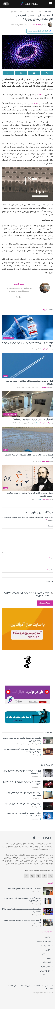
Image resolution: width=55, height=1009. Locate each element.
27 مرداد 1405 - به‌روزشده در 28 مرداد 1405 (28, 744)
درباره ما (13, 986)
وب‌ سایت (49, 581)
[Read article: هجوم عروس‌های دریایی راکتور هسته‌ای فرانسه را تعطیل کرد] (27, 439)
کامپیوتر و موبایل (44, 941)
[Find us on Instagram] (32, 876)
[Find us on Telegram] (38, 876)
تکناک (41, 94)
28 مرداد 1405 (36, 798)
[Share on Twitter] (21, 73)
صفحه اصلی (49, 986)
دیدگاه (49, 526)
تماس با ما (49, 988)
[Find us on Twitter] (50, 876)
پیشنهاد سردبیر (8, 338)
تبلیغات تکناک (25, 986)
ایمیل (50, 569)
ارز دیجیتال (46, 954)
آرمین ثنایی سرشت (43, 423)
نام (51, 558)
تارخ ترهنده (45, 387)
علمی (45, 12)
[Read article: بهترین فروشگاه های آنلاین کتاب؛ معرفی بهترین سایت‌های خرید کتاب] (48, 751)
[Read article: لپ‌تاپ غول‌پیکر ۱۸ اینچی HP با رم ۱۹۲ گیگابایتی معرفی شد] (48, 795)
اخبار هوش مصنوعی (10, 414)
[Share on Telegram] (34, 73)
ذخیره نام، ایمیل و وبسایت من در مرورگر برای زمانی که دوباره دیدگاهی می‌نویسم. (27, 594)
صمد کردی (37, 25)
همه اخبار (37, 986)
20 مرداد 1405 (35, 499)
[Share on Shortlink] (47, 73)
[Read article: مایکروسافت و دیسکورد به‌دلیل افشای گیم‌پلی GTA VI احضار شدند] (48, 911)
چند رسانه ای (46, 975)
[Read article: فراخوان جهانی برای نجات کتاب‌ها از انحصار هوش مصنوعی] (48, 922)
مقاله (36, 103)
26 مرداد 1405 (35, 461)
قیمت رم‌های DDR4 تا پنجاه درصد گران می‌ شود (23, 803)
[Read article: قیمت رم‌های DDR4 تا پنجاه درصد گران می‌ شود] (48, 806)
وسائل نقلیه (46, 966)
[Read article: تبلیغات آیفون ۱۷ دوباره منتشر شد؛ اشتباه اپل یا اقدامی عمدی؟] (48, 900)
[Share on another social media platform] (8, 73)
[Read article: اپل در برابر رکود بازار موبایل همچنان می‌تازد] (48, 890)
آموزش (48, 950)
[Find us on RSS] (26, 876)
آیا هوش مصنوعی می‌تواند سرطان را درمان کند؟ (33, 419)
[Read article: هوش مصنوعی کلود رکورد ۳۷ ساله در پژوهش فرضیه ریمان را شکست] (27, 478)
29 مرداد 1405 (35, 349)
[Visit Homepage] (29, 3)
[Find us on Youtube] (44, 876)
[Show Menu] (50, 4)
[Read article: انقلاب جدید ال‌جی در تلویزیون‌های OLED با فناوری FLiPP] (48, 784)
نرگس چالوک (45, 349)
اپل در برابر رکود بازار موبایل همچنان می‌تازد (24, 888)
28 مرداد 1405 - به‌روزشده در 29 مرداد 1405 (28, 387)
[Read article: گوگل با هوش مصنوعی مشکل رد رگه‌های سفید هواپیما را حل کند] (27, 365)
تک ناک (50, 12)
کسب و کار (47, 962)
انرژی (5, 450)
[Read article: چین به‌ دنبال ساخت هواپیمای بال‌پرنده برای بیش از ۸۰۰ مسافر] (48, 773)
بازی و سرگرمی (45, 971)
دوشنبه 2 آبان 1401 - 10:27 (19, 25)
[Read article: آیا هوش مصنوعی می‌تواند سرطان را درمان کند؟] (27, 404)
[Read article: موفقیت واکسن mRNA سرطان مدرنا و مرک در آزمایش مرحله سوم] (27, 327)
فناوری (48, 937)
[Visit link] (27, 629)
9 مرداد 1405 (36, 755)
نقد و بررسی (46, 945)
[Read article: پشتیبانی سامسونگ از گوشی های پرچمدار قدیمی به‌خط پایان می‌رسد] (48, 740)
